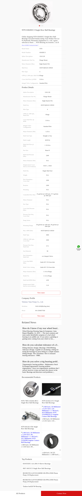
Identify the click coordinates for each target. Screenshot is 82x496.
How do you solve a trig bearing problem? (41, 361)
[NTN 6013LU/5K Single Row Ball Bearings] (30, 425)
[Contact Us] (78, 248)
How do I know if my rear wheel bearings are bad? (45, 328)
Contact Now (61, 493)
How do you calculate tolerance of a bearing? (43, 345)
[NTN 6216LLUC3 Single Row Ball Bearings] (51, 399)
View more (41, 293)
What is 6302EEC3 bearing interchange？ (30, 45)
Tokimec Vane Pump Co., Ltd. (32, 302)
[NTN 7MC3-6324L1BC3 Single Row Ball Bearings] (30, 399)
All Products (20, 493)
